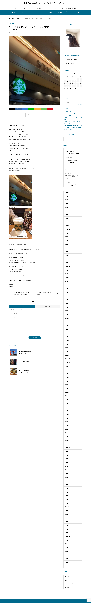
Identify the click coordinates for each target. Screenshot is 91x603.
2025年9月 (67, 233)
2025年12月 (67, 222)
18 (67, 85)
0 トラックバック (47, 306)
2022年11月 (67, 358)
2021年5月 (67, 425)
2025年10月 (67, 229)
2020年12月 (67, 443)
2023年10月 (67, 318)
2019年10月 (67, 495)
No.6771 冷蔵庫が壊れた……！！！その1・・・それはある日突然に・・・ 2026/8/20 (72, 177)
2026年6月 (67, 199)
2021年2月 (67, 436)
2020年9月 (67, 455)
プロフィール (23, 12)
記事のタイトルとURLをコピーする (35, 114)
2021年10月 (67, 407)
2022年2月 (67, 392)
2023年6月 (67, 333)
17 (64, 85)
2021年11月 (67, 403)
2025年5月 (67, 247)
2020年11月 (67, 447)
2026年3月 (67, 210)
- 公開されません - (15, 317)
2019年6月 (67, 510)
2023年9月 (67, 321)
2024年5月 (67, 292)
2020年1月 (67, 484)
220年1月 (67, 566)
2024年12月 (67, 266)
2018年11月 (67, 536)
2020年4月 (67, 473)
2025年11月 (67, 225)
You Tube (77, 12)
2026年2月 (67, 214)
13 (72, 83)
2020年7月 (67, 462)
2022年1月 (67, 395)
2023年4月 (67, 340)
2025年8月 (67, 236)
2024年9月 (67, 277)
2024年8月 (67, 281)
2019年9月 (67, 499)
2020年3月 (67, 477)
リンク (31, 12)
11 (67, 83)
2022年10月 (67, 362)
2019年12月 (67, 488)
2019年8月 (67, 503)
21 (75, 85)
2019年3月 (67, 521)
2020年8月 (67, 458)
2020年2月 (67, 480)
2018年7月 (67, 551)
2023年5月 (67, 336)
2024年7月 (67, 284)
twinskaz (76, 102)
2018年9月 (67, 543)
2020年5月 (67, 469)
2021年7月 (67, 418)
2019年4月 (67, 517)
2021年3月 (67, 432)
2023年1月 (67, 351)
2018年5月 (67, 558)
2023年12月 (67, 310)
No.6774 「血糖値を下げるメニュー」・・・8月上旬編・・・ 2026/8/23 (72, 152)
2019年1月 (67, 529)
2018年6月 (67, 554)
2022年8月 (67, 370)
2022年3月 (67, 388)
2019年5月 (67, 514)
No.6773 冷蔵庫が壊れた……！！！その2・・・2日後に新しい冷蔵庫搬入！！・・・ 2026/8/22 (72, 161)
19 (70, 85)
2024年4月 (67, 296)
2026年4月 (67, 207)
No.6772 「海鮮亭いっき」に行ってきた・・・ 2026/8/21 (72, 168)
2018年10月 (67, 540)
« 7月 (64, 93)
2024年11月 (67, 270)
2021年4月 (67, 429)
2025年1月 (67, 262)
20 (72, 85)
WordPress (59, 12)
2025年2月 (67, 259)
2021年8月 (67, 414)
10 (64, 83)
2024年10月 (67, 273)
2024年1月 (67, 307)
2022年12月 (67, 355)
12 (70, 83)
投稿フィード (68, 580)
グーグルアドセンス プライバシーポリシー (68, 12)
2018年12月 (67, 532)
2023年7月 (67, 329)
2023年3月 (67, 344)
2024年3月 (67, 299)
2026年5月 (67, 203)
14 (75, 83)
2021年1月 (67, 440)
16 (80, 83)
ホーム (13, 12)
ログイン (67, 576)
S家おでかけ (12, 23)
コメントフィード (69, 583)
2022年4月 (67, 384)
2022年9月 (67, 366)
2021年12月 (67, 399)
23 (80, 85)
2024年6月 (67, 288)
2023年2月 (67, 347)
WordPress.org (68, 587)
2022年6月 (67, 377)
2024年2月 (67, 303)
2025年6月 (67, 244)
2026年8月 (67, 192)
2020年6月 (67, 466)
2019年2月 (67, 525)
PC (41, 12)
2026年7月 (67, 196)
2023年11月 (67, 314)
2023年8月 (67, 325)
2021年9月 (67, 410)
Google (50, 12)
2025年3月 (67, 255)
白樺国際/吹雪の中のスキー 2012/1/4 (72, 111)
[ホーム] (9, 18)
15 (78, 83)
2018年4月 (67, 562)
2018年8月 (67, 547)
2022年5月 (67, 381)
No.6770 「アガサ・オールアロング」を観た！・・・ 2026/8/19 (72, 185)
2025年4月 (67, 251)
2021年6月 (67, 421)
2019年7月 (67, 506)
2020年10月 (67, 451)
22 (78, 85)
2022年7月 (67, 373)
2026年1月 (67, 218)
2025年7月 (67, 240)
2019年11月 (67, 492)
